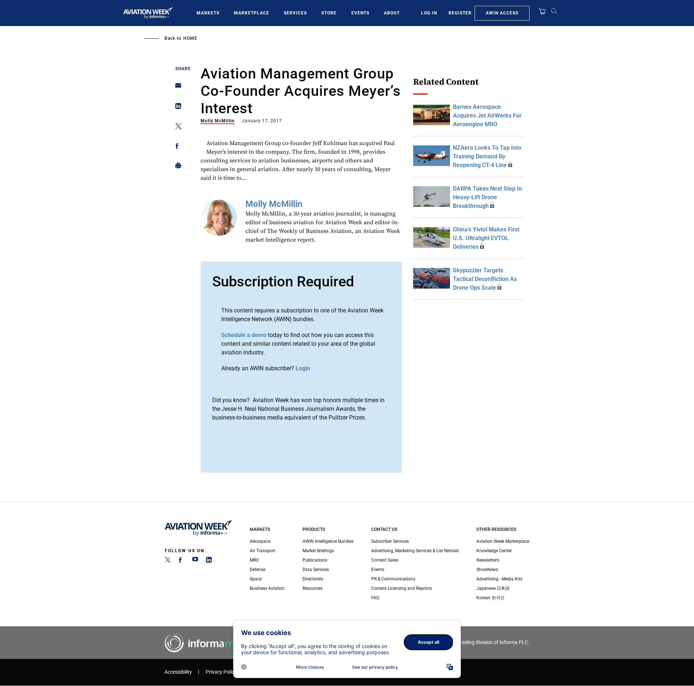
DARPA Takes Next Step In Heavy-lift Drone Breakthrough (487, 197)
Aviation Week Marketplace (502, 541)
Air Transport (262, 550)
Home (190, 38)
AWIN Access (502, 13)
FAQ (375, 597)
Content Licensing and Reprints (401, 588)
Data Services (316, 569)
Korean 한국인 (490, 597)
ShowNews (487, 569)
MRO (254, 560)
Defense (257, 569)
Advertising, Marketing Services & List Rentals (415, 550)
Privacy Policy (221, 672)
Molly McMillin (218, 120)
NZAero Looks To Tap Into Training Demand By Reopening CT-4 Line (487, 156)
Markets (208, 13)
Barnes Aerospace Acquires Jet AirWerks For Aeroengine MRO (487, 115)
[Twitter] (168, 561)
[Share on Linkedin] (176, 107)
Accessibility (178, 672)
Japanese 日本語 (493, 588)
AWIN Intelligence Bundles (328, 541)
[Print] (176, 167)
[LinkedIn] (209, 561)
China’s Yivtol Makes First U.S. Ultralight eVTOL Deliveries (486, 238)
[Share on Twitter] (176, 127)
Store (329, 13)
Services (295, 13)
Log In (429, 13)
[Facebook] (181, 561)
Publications (315, 560)
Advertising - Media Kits (499, 578)
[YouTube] (195, 561)
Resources (312, 588)
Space (256, 578)
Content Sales (384, 560)
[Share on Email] (176, 87)
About (392, 13)
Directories (313, 578)
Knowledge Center (494, 550)
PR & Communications (393, 578)
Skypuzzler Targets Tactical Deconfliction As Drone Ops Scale (485, 279)
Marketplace (251, 13)
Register (460, 13)
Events (360, 13)
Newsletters (487, 560)
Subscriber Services (390, 541)
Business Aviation (267, 588)
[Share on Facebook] (176, 147)
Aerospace (260, 541)
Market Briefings (318, 550)
